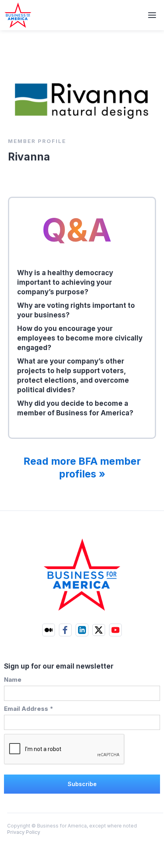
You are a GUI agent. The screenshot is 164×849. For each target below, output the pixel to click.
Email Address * (28, 708)
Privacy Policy (23, 832)
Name (12, 679)
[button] (152, 15)
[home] (16, 15)
